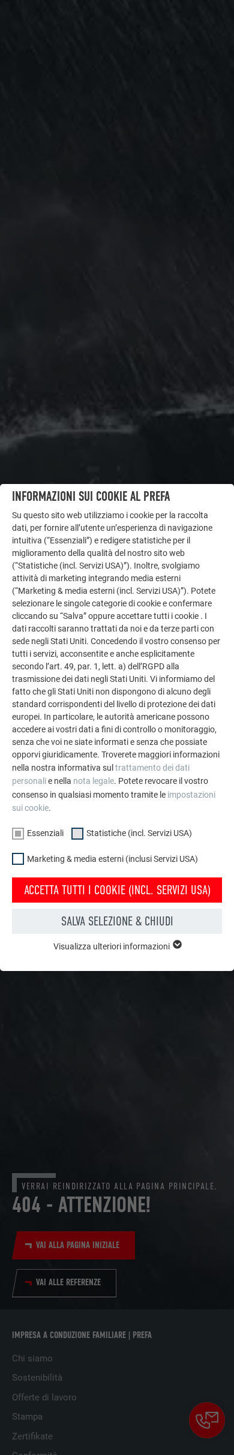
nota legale (93, 781)
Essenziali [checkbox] (45, 833)
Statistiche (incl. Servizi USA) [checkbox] (139, 833)
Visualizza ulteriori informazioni (112, 946)
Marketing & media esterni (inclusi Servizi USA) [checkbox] (112, 859)
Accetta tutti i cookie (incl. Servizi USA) (117, 890)
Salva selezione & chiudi (117, 921)
